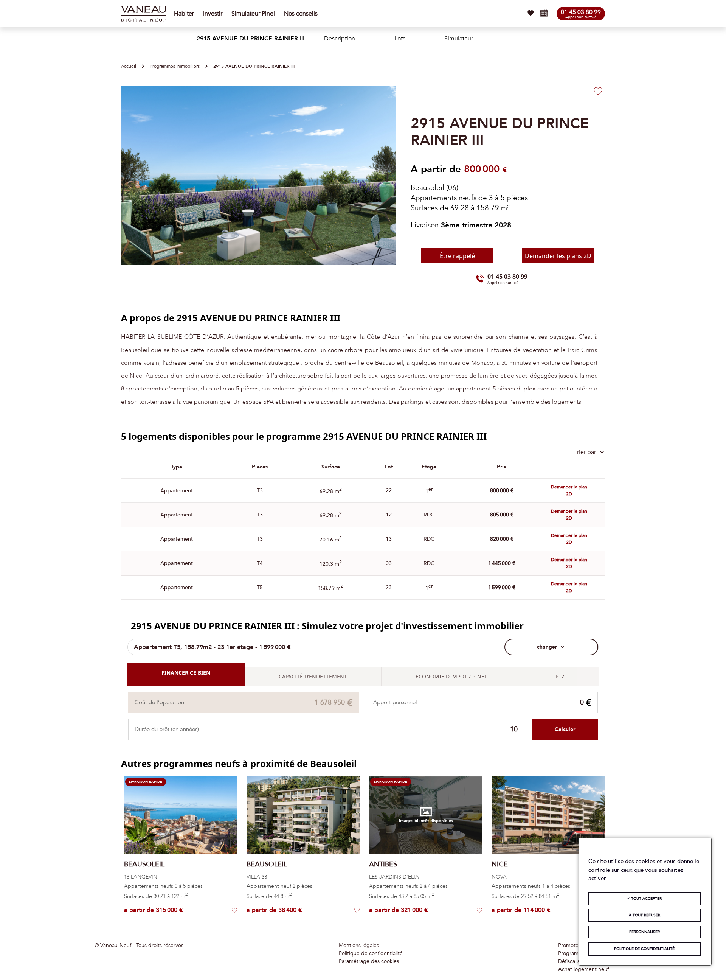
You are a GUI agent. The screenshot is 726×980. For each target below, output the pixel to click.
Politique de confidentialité (371, 953)
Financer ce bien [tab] (185, 672)
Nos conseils (301, 13)
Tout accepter (646, 898)
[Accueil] (143, 14)
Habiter (184, 13)
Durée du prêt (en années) (167, 729)
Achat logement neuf (583, 969)
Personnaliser (644, 932)
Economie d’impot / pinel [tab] (451, 676)
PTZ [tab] (560, 676)
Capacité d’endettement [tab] (313, 676)
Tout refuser (645, 915)
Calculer (565, 729)
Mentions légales (359, 946)
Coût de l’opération (159, 702)
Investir (212, 13)
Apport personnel (395, 702)
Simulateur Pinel (253, 13)
